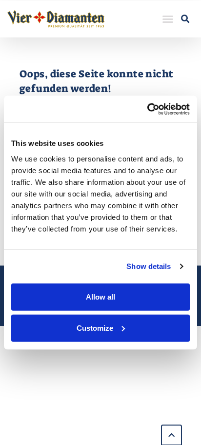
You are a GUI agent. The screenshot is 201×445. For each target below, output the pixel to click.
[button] (168, 19)
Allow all (100, 296)
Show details (148, 266)
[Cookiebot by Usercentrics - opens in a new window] (147, 109)
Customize (95, 327)
